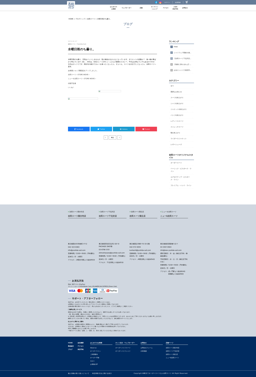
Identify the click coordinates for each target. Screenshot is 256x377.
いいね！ (71, 87)
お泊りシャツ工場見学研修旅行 (184, 70)
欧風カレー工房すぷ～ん (102, 62)
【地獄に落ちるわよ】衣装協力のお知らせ (184, 64)
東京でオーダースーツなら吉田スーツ (158, 373)
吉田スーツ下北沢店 (108, 216)
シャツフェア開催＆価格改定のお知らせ (184, 53)
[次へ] (119, 138)
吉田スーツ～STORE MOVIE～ (79, 75)
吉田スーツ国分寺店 (77, 216)
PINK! (176, 47)
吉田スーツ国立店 (138, 216)
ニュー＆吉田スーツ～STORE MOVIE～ (82, 79)
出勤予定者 (72, 83)
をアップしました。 (91, 71)
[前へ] (106, 138)
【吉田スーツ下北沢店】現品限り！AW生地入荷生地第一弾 (184, 58)
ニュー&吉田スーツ (169, 216)
